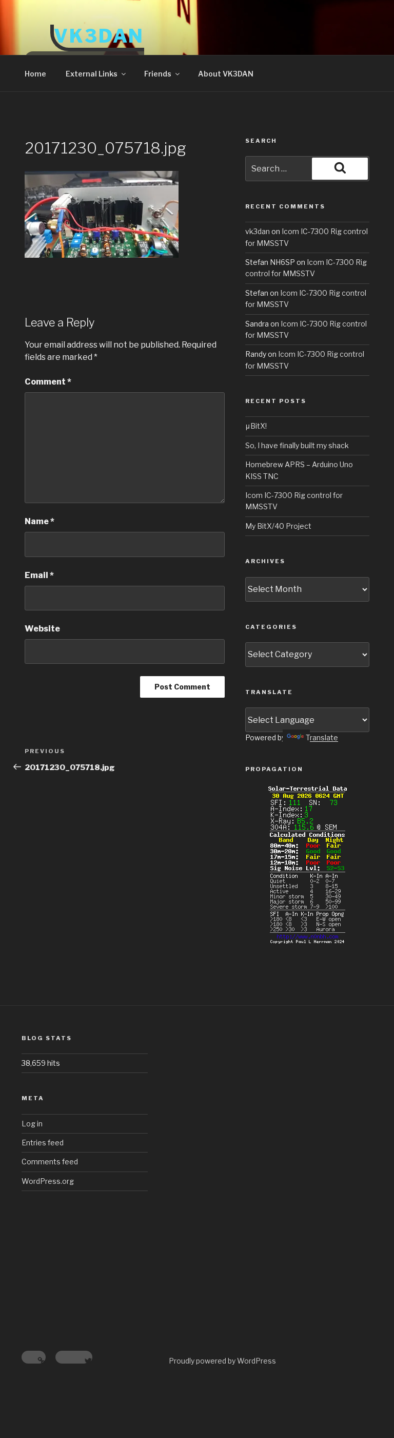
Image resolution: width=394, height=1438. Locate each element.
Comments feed (50, 1161)
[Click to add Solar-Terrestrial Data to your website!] (307, 941)
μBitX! (256, 425)
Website (42, 629)
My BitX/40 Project (278, 526)
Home (35, 73)
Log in (32, 1123)
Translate (322, 737)
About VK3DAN (225, 73)
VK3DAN (99, 36)
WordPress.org (48, 1181)
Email (39, 575)
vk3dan (257, 231)
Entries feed (43, 1142)
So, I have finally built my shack (297, 445)
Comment (48, 382)
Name (39, 521)
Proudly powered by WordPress (222, 1360)
